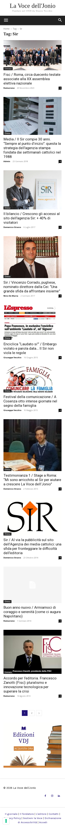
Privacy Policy (12, 818)
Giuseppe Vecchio (12, 357)
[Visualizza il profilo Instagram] (52, 796)
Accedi (43, 822)
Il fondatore (27, 813)
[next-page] (39, 713)
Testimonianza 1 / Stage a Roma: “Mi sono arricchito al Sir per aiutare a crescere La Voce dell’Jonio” (32, 479)
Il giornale (11, 813)
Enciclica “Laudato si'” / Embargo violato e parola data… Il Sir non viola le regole (30, 348)
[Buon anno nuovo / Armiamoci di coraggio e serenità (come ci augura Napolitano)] (32, 585)
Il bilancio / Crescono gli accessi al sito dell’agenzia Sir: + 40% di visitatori (31, 218)
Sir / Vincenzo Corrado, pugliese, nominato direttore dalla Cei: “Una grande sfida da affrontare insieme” (31, 286)
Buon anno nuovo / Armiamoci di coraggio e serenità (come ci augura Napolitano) (32, 611)
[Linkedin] (59, 796)
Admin (6, 161)
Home (6, 28)
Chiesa (7, 133)
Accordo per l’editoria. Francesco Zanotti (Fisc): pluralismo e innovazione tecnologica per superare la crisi (30, 684)
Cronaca (8, 68)
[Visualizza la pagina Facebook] (45, 796)
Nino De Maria (10, 295)
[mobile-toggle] (5, 20)
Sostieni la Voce (32, 818)
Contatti (54, 813)
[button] (60, 20)
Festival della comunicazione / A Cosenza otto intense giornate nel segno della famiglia (30, 401)
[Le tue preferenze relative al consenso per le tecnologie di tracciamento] (6, 821)
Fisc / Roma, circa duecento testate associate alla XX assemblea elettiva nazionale (31, 78)
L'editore (41, 813)
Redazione (9, 88)
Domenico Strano (12, 227)
